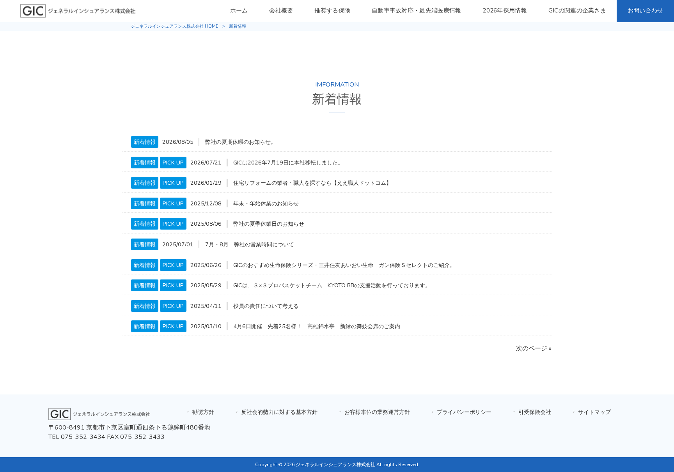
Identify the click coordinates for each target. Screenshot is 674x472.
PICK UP (173, 162)
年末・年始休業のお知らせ (266, 203)
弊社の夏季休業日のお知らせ (268, 224)
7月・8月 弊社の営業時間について (249, 244)
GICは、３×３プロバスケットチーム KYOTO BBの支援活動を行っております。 (332, 285)
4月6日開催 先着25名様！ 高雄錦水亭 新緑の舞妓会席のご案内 (316, 326)
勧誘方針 (203, 412)
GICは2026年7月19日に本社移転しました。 (288, 162)
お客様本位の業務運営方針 (377, 412)
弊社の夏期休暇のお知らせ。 (240, 142)
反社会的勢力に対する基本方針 (279, 412)
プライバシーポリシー (464, 412)
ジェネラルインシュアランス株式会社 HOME (174, 26)
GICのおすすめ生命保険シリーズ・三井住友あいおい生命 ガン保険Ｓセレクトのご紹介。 (344, 265)
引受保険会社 (534, 412)
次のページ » (534, 348)
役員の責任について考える (266, 306)
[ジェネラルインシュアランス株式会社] (100, 418)
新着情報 (145, 142)
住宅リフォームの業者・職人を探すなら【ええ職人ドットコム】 (312, 183)
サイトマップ (594, 412)
